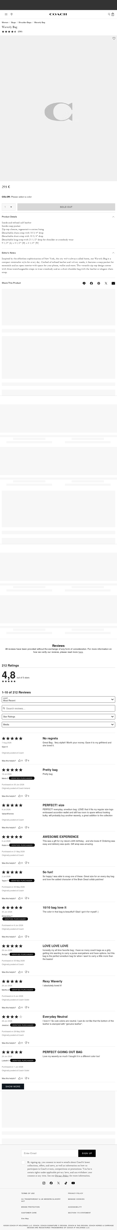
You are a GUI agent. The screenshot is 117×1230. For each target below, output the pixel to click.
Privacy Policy (62, 1175)
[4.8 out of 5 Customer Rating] (9, 31)
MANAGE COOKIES (76, 1199)
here (80, 652)
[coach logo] (58, 14)
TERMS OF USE (28, 1193)
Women (5, 22)
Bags (13, 22)
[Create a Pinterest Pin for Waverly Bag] (97, 283)
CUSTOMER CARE (29, 1213)
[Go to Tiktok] (66, 1183)
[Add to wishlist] (114, 38)
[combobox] (58, 699)
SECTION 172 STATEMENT (79, 1213)
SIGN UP (87, 1153)
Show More (12, 1086)
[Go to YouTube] (73, 1183)
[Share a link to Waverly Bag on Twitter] (104, 283)
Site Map (25, 1219)
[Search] (109, 14)
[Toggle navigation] (5, 14)
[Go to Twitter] (58, 1183)
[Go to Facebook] (51, 1183)
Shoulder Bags (25, 22)
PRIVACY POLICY (75, 1193)
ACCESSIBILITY (75, 1207)
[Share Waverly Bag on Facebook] (89, 283)
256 (20, 32)
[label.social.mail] (111, 283)
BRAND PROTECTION (30, 1207)
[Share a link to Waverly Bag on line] (82, 283)
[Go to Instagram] (44, 1183)
